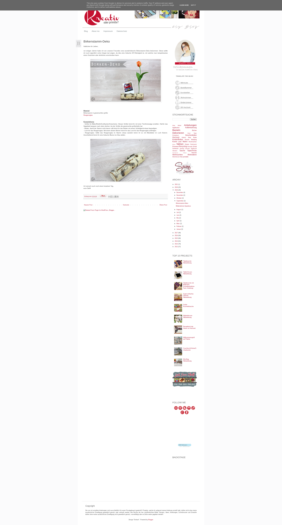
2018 (176, 190)
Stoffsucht (194, 148)
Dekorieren (178, 133)
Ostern (187, 144)
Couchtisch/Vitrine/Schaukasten (189, 349)
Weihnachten (177, 155)
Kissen (187, 139)
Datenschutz (122, 31)
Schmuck (175, 148)
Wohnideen (192, 155)
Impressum (108, 31)
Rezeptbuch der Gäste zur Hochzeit (189, 327)
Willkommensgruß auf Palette (189, 338)
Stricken (174, 150)
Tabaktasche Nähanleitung (187, 262)
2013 (176, 244)
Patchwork (193, 144)
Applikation (175, 127)
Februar (179, 226)
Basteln (176, 130)
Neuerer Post (88, 205)
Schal (195, 146)
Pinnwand (175, 146)
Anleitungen (190, 125)
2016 (176, 235)
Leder (180, 141)
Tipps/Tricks (192, 151)
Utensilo (194, 153)
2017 (176, 233)
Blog (86, 31)
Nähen (180, 144)
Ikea (189, 137)
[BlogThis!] (111, 196)
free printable (184, 157)
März (178, 223)
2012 (176, 246)
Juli (177, 212)
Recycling (183, 146)
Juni (178, 215)
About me (95, 31)
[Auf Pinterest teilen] (118, 196)
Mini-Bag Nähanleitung (187, 360)
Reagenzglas (88, 115)
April (178, 221)
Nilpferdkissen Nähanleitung (187, 316)
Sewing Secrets (185, 148)
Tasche (182, 151)
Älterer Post (163, 205)
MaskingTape (193, 141)
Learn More (184, 5)
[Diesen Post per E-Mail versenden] (109, 196)
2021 (176, 184)
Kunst (174, 141)
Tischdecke (175, 152)
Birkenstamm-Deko (182, 203)
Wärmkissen (176, 156)
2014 (176, 241)
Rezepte (190, 146)
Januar (178, 229)
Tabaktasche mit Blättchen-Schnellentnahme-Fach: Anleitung (189, 285)
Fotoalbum (175, 135)
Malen (185, 141)
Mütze (173, 144)
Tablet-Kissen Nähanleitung (187, 273)
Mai (177, 218)
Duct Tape (192, 133)
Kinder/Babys (177, 139)
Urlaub (184, 152)
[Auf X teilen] (113, 196)
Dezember (179, 192)
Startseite (126, 205)
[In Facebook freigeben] (115, 196)
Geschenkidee (191, 135)
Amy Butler (176, 125)
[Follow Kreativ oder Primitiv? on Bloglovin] (184, 446)
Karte (195, 137)
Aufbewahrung (191, 127)
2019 (176, 187)
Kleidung (194, 139)
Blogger (150, 519)
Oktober (179, 198)
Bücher (194, 130)
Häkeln (184, 137)
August (178, 209)
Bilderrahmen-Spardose (183, 206)
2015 (176, 238)
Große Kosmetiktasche (188, 305)
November (179, 195)
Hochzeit (175, 137)
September (180, 201)
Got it (193, 5)
